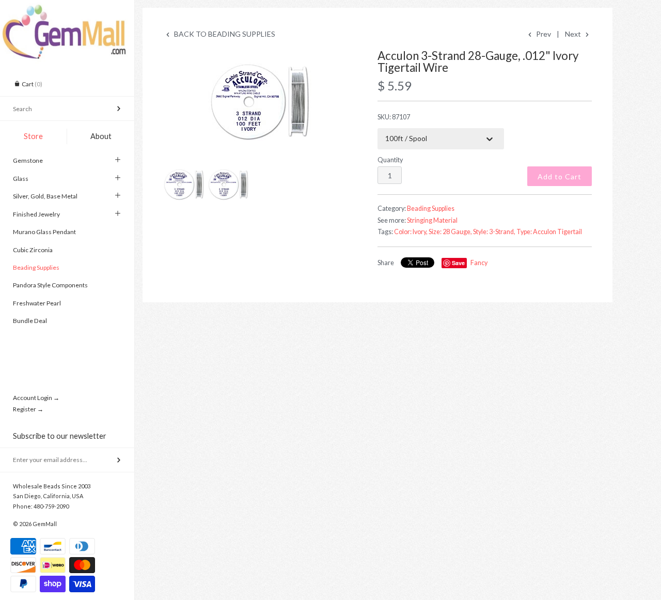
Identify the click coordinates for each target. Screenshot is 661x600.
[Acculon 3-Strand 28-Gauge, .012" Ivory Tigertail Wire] (259, 101)
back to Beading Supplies (223, 33)
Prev (542, 33)
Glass (20, 178)
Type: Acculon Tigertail (549, 232)
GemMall (45, 523)
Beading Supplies (36, 267)
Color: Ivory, (411, 232)
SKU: (393, 117)
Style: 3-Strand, (494, 232)
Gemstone (28, 160)
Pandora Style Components (50, 285)
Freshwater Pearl (37, 303)
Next (574, 33)
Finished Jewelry (36, 214)
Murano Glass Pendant (44, 232)
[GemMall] (67, 9)
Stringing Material (432, 220)
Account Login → (36, 398)
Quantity (390, 160)
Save (458, 263)
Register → (28, 409)
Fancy (478, 263)
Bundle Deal (30, 321)
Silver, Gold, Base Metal (45, 196)
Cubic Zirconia (33, 250)
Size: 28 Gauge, (450, 232)
